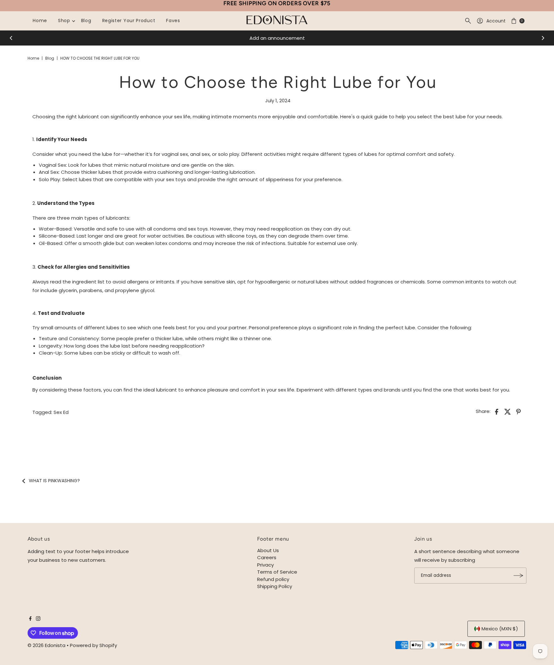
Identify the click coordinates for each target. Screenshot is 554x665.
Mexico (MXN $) (500, 628)
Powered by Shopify (93, 645)
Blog (86, 20)
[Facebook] (30, 619)
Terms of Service (277, 571)
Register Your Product (128, 20)
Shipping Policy (274, 586)
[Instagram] (38, 619)
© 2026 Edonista (46, 645)
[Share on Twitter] (507, 411)
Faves (173, 20)
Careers (266, 557)
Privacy (265, 564)
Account (496, 21)
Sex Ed (61, 412)
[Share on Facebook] (496, 411)
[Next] (542, 38)
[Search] (468, 21)
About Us (268, 550)
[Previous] (11, 38)
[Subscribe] (518, 576)
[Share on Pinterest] (518, 411)
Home (40, 20)
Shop (64, 20)
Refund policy (273, 579)
